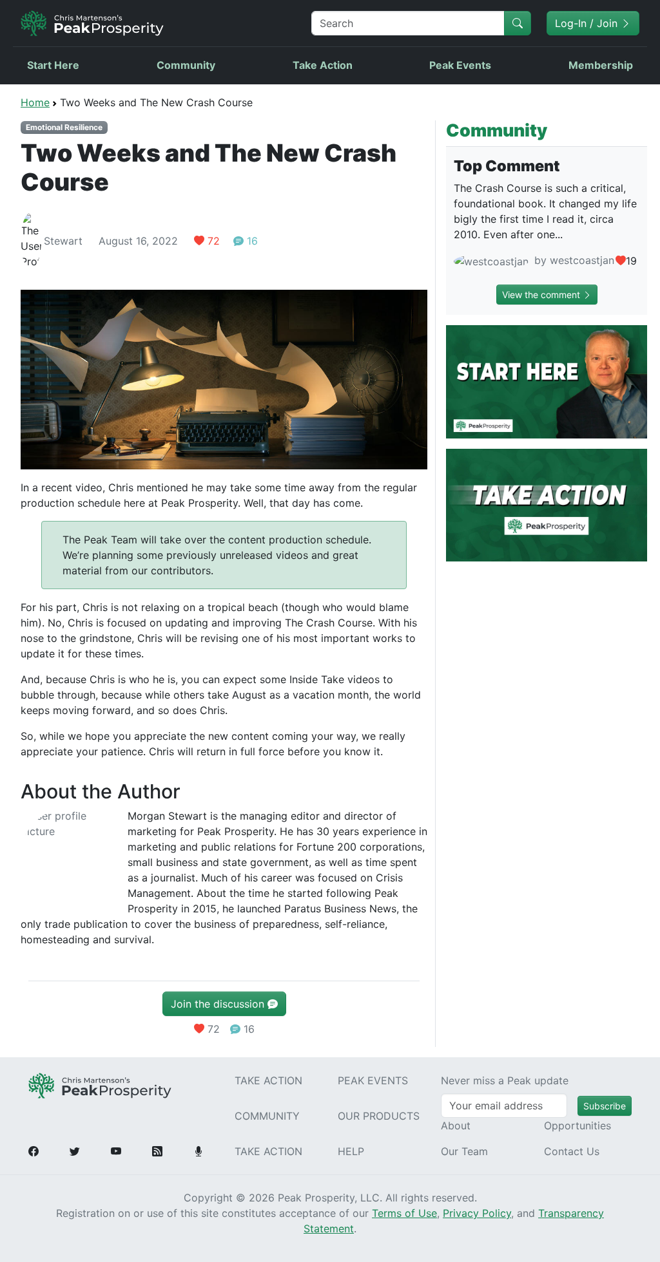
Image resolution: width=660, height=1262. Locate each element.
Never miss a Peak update (504, 1080)
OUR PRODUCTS (379, 1115)
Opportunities (577, 1125)
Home (35, 102)
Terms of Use (404, 1213)
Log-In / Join (588, 23)
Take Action (323, 65)
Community (186, 65)
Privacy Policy (477, 1213)
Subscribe (604, 1105)
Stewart (63, 240)
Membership (600, 65)
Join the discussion (219, 1003)
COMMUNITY (267, 1115)
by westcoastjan (572, 260)
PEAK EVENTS (373, 1080)
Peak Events (460, 65)
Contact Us (571, 1151)
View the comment (542, 294)
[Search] (517, 23)
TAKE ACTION (268, 1080)
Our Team (464, 1151)
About (456, 1125)
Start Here (53, 65)
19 (631, 260)
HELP (351, 1151)
